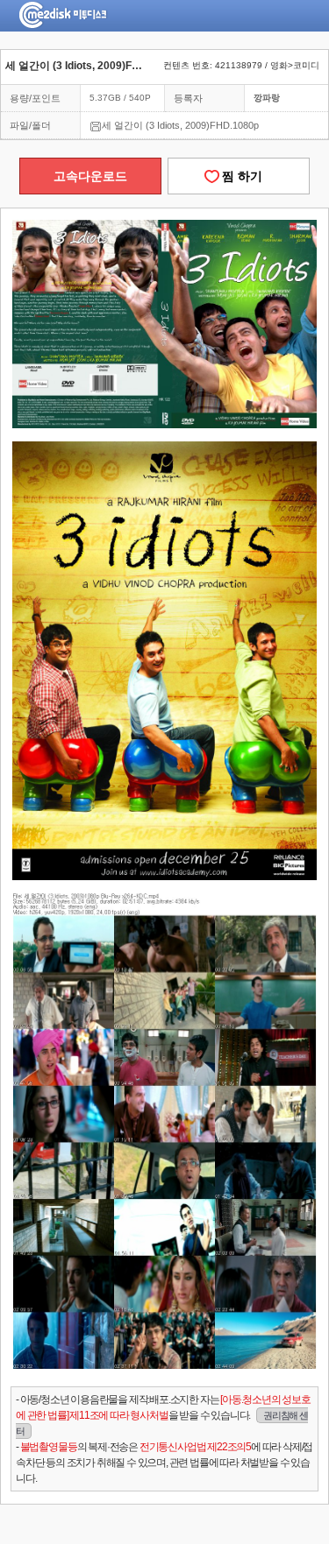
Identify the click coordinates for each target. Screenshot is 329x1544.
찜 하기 (238, 176)
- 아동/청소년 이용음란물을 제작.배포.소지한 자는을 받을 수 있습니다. (163, 1414)
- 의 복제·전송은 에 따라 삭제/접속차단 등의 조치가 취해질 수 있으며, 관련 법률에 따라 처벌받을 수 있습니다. (164, 1462)
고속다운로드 (90, 176)
